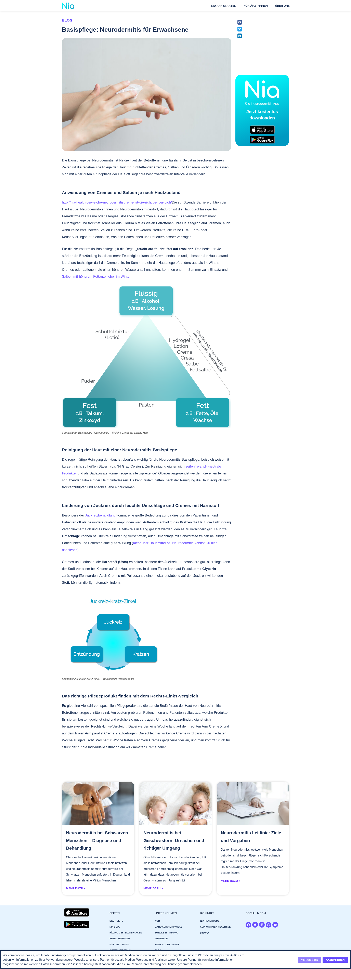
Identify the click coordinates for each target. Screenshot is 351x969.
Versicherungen (119, 938)
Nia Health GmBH (210, 921)
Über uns (282, 5)
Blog (67, 20)
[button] (239, 22)
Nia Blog (115, 927)
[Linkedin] (262, 925)
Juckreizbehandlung (100, 515)
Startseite (116, 921)
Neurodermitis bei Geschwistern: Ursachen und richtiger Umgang (173, 840)
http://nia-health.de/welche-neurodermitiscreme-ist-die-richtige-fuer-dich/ (117, 202)
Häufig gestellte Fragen (125, 932)
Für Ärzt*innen (256, 5)
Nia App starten (223, 5)
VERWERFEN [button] (309, 959)
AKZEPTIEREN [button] (335, 959)
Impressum (161, 938)
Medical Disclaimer (167, 944)
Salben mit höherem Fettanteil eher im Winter (96, 276)
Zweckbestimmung (166, 932)
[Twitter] (255, 925)
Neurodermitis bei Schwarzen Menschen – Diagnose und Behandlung (97, 840)
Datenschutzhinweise (168, 927)
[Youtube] (275, 925)
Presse (204, 933)
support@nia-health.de (215, 927)
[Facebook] (248, 925)
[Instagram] (268, 925)
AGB (157, 921)
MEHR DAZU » (76, 888)
